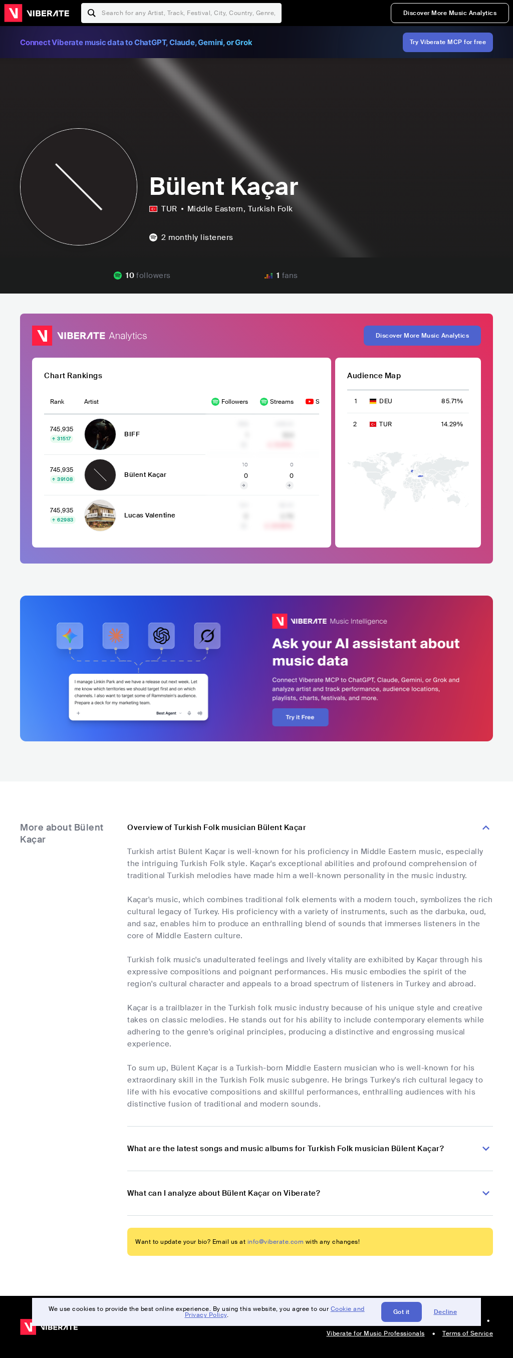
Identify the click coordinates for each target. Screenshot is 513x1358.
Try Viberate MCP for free (448, 42)
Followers (234, 402)
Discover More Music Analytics (450, 13)
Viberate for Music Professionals (376, 1333)
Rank (57, 402)
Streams (282, 402)
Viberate (36, 13)
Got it (401, 1312)
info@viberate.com (275, 1242)
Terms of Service (467, 1333)
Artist (91, 402)
